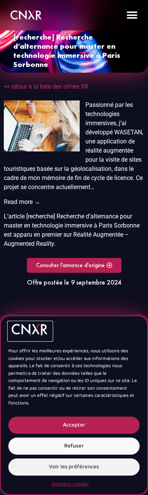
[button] (131, 15)
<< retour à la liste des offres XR (46, 86)
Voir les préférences (74, 467)
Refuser (74, 446)
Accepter (74, 425)
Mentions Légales (70, 484)
